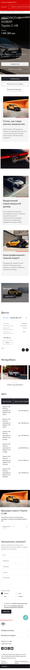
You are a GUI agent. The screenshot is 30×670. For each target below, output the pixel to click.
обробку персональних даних (19, 603)
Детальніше (4, 6)
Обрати (7, 342)
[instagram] (9, 648)
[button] (14, 383)
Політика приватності (4, 662)
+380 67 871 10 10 (6, 644)
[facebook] (5, 648)
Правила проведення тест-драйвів (21, 662)
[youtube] (12, 648)
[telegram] (2, 648)
